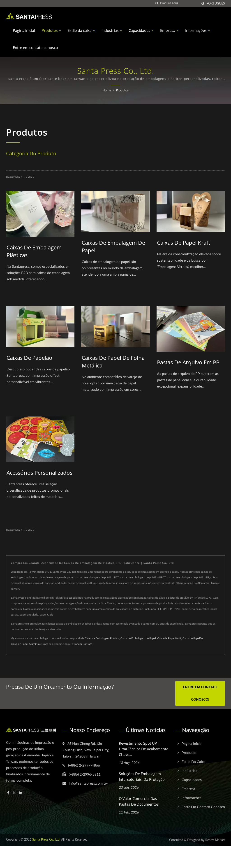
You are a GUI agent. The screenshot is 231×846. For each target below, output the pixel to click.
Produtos (50, 30)
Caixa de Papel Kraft (169, 638)
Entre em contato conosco (35, 47)
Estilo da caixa (80, 30)
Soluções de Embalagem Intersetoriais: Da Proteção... (143, 776)
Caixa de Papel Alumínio (25, 644)
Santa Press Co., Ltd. (46, 839)
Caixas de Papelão (29, 357)
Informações (196, 30)
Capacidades (140, 30)
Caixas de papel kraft (183, 242)
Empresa (168, 30)
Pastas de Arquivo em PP (188, 362)
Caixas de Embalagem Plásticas (34, 251)
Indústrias (111, 30)
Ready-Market (215, 840)
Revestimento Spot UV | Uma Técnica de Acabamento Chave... (144, 749)
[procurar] (156, 3)
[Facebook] (8, 793)
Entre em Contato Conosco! (200, 693)
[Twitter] (14, 793)
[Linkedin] (20, 793)
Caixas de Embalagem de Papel (113, 246)
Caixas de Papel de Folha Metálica (113, 361)
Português (215, 3)
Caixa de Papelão (192, 638)
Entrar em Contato (81, 644)
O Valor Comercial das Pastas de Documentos (139, 801)
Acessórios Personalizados (39, 472)
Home (106, 90)
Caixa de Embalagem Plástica (102, 638)
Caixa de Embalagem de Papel (138, 638)
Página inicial (24, 30)
